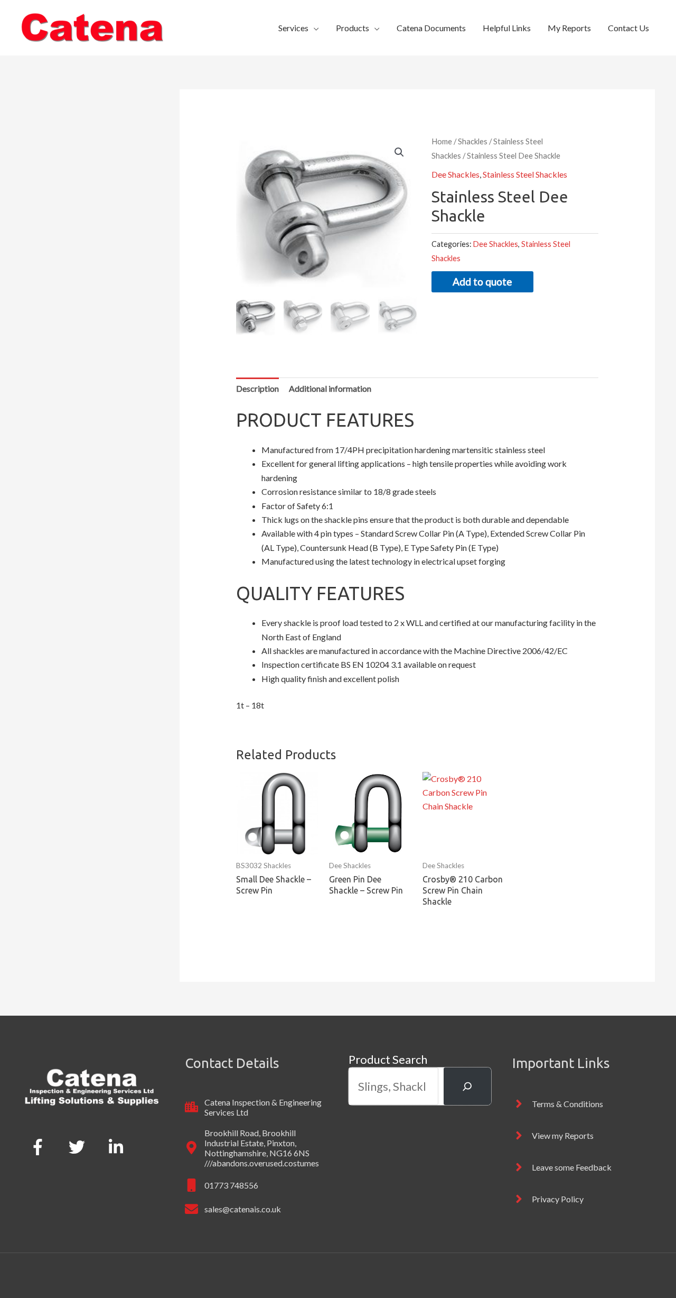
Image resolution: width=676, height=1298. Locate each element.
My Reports (569, 28)
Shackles (472, 141)
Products (352, 28)
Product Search (388, 1059)
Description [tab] (257, 388)
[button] (399, 152)
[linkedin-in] (118, 1146)
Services (293, 28)
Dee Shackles (455, 174)
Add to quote (482, 281)
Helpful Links (507, 28)
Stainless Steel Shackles (525, 174)
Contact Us (628, 28)
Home (441, 141)
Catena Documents (431, 28)
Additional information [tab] (330, 388)
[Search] (467, 1086)
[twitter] (79, 1146)
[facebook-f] (40, 1146)
